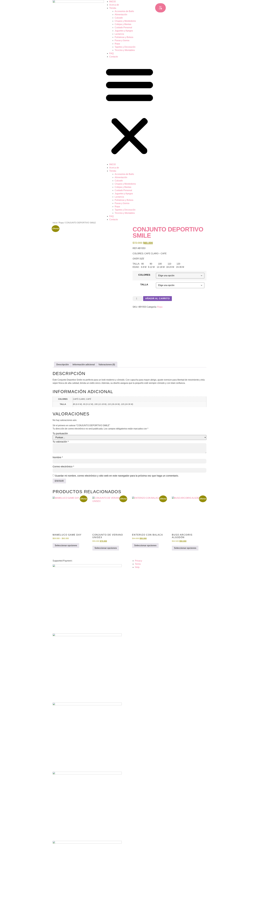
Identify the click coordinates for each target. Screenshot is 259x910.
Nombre (58, 457)
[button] (129, 110)
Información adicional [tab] (84, 364)
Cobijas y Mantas (123, 24)
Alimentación (121, 14)
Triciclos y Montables (125, 50)
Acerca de (114, 5)
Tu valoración (61, 441)
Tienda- (113, 8)
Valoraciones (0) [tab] (106, 364)
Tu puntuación (60, 433)
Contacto (113, 56)
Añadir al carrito (157, 298)
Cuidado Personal (123, 27)
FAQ (111, 53)
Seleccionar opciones (66, 545)
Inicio (55, 223)
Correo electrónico (63, 466)
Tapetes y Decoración (125, 47)
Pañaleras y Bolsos (124, 37)
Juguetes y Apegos (124, 31)
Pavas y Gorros (122, 40)
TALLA (144, 284)
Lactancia (119, 34)
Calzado (119, 18)
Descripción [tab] (62, 364)
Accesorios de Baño (124, 11)
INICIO (112, 1)
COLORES (144, 275)
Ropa (117, 44)
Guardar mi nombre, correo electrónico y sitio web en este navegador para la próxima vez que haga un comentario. (117, 476)
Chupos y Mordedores (125, 21)
